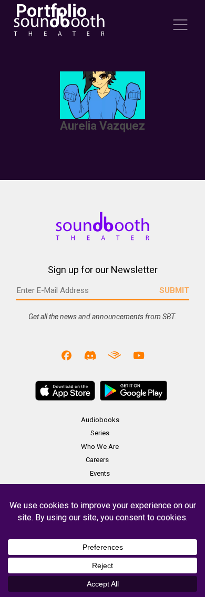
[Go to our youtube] (138, 355)
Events (100, 473)
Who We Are (100, 447)
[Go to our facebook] (66, 355)
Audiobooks (100, 420)
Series (99, 433)
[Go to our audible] (114, 355)
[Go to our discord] (90, 355)
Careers (97, 460)
